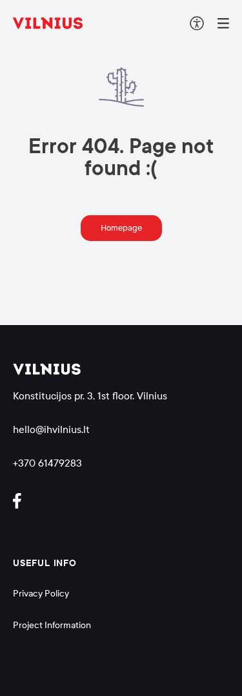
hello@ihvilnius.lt (51, 429)
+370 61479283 (47, 463)
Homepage (121, 228)
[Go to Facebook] (22, 501)
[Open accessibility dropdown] (197, 23)
